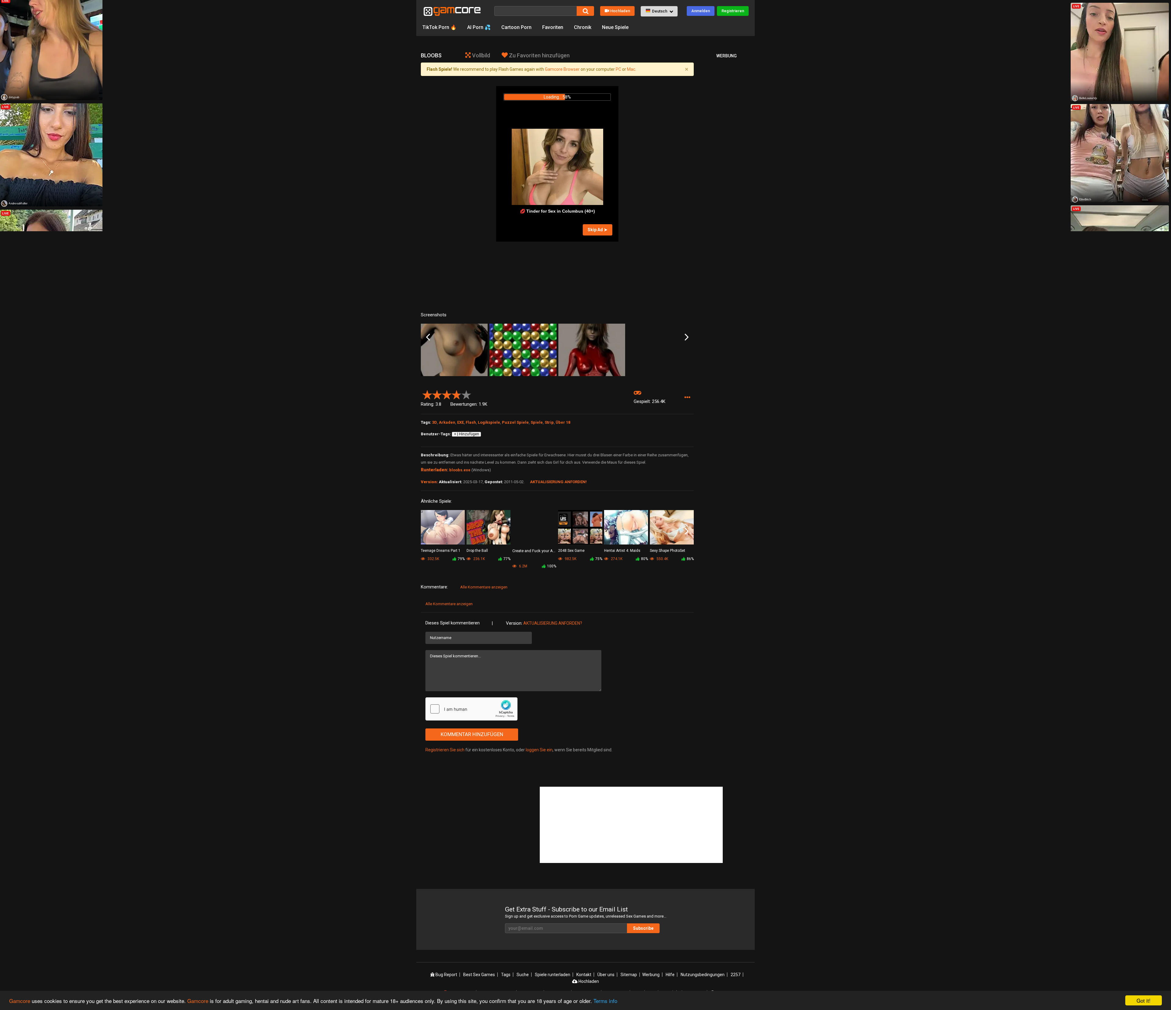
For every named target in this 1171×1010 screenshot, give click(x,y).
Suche (523, 974)
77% (506, 559)
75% (598, 559)
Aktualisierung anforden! (558, 482)
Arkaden (447, 422)
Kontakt (583, 974)
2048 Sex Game (571, 550)
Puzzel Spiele (515, 422)
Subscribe (643, 928)
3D (434, 422)
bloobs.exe (460, 470)
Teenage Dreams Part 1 (440, 550)
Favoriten (552, 27)
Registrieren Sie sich (444, 749)
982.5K (570, 559)
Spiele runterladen (552, 974)
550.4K (662, 559)
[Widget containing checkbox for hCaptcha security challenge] (471, 709)
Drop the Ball (477, 550)
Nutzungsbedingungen (703, 974)
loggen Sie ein (539, 749)
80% (644, 559)
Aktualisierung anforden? (552, 623)
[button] (659, 11)
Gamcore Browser (562, 69)
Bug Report (446, 974)
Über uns (605, 974)
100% (551, 566)
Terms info (605, 1001)
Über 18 (563, 422)
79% (461, 559)
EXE (460, 422)
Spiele (537, 422)
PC (618, 69)
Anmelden (700, 11)
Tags (505, 974)
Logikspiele (489, 422)
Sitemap (629, 974)
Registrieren (733, 11)
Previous (428, 337)
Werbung (651, 974)
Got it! (1144, 1000)
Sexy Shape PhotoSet (667, 550)
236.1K (478, 559)
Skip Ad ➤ (597, 229)
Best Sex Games (479, 974)
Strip (549, 422)
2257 (735, 974)
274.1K (616, 559)
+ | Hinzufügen (466, 434)
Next (686, 337)
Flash (471, 422)
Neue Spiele (615, 27)
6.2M (522, 566)
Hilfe (670, 974)
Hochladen (620, 11)
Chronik (582, 27)
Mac (631, 69)
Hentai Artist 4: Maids (622, 550)
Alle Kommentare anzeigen (483, 587)
